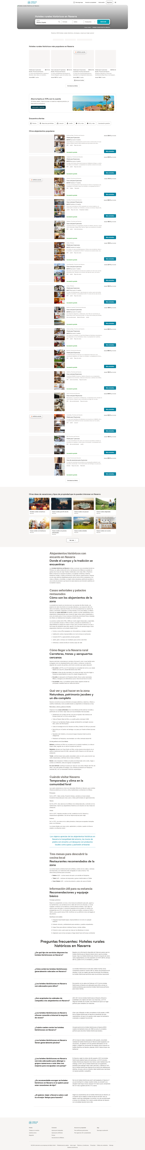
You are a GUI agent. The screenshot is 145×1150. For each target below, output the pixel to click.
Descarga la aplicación (102, 1130)
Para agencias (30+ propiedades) (82, 1132)
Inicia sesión (102, 2)
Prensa (53, 1135)
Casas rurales (87, 27)
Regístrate (109, 2)
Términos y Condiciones (83, 1145)
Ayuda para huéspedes (57, 1130)
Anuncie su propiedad (90, 2)
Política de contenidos (102, 1145)
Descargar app (79, 2)
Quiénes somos (32, 1132)
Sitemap (111, 1145)
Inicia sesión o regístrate (38, 107)
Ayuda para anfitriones (57, 1132)
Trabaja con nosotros (34, 1130)
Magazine (31, 1135)
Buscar (103, 22)
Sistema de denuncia (72, 1147)
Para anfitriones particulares (81, 1130)
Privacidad (92, 1145)
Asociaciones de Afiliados (58, 1137)
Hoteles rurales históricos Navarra (101, 27)
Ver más (71, 540)
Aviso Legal (73, 1145)
